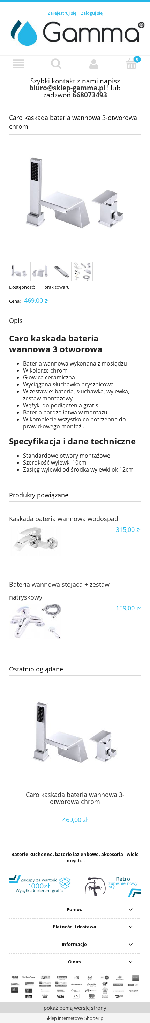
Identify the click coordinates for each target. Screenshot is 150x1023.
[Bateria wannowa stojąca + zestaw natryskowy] (42, 621)
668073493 (90, 94)
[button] (19, 64)
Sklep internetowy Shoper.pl (75, 1018)
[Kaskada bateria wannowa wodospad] (42, 541)
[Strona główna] (75, 31)
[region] (75, 886)
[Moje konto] (94, 64)
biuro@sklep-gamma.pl (67, 87)
